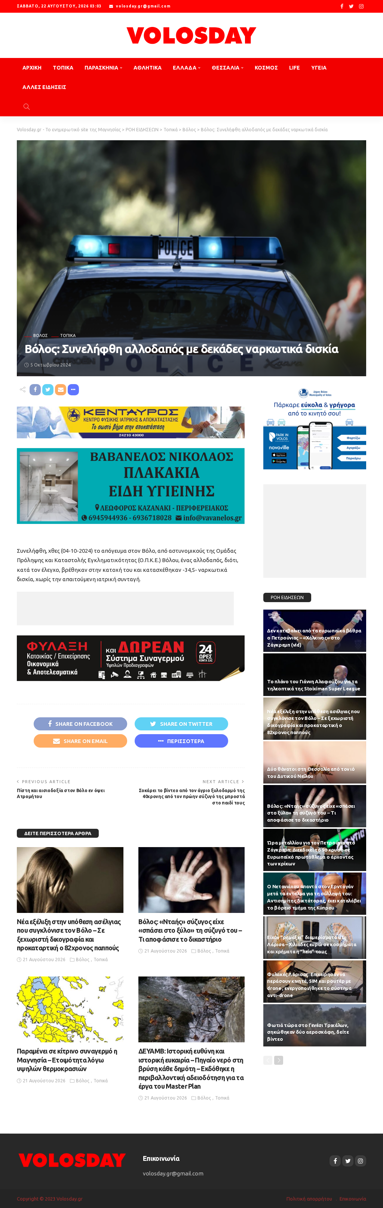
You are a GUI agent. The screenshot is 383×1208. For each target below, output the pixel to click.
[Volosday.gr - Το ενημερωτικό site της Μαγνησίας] (191, 35)
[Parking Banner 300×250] (314, 426)
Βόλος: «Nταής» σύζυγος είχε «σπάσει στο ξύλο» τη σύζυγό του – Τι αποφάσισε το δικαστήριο (190, 930)
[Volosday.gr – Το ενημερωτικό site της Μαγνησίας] (72, 1159)
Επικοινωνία (353, 1198)
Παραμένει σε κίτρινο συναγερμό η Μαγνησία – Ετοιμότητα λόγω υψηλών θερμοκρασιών (67, 1059)
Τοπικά (68, 336)
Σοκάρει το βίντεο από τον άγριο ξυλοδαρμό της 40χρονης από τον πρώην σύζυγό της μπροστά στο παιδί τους (192, 797)
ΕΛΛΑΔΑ (184, 68)
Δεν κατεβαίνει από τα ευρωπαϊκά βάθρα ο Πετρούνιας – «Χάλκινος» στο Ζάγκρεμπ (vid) (314, 637)
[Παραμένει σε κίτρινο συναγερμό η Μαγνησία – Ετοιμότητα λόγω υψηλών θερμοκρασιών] (70, 1009)
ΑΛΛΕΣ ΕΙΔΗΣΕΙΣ (44, 87)
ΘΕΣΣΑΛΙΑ (225, 68)
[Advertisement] (125, 608)
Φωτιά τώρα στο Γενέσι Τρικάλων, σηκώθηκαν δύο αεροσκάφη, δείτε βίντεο (308, 1032)
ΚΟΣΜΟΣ (266, 68)
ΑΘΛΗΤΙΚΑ (148, 68)
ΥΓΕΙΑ (319, 68)
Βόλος (40, 336)
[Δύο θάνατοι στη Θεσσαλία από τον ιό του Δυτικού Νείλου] (314, 762)
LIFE (294, 68)
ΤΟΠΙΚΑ (63, 68)
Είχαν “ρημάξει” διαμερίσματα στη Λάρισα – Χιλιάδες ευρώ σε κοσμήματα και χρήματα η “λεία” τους (311, 944)
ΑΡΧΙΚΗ (32, 68)
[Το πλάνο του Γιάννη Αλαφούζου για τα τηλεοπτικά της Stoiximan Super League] (314, 674)
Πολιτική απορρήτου (309, 1198)
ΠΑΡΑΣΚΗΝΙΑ (101, 68)
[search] (26, 106)
